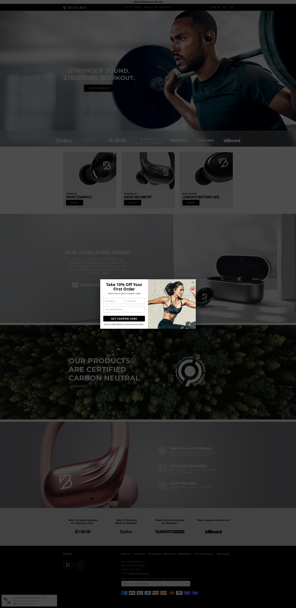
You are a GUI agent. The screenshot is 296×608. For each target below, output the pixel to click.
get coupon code (124, 318)
